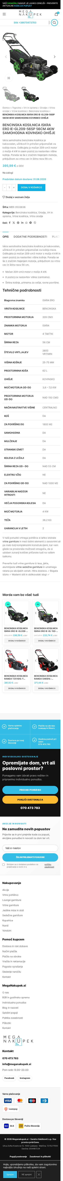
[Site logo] (30, 13)
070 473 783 (44, 744)
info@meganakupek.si (16, 1064)
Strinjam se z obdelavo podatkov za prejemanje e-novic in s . (32, 865)
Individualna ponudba (14, 1002)
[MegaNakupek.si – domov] (18, 1040)
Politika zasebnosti (12, 1017)
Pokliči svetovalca (30, 799)
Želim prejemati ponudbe (30, 857)
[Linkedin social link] (22, 223)
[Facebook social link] (10, 223)
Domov (6, 108)
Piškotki (6, 1023)
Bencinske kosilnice (39, 111)
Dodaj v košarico (31, 187)
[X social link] (14, 223)
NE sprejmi (27, 1174)
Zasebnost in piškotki (40, 1156)
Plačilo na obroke (11, 956)
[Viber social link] (35, 223)
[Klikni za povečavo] (9, 78)
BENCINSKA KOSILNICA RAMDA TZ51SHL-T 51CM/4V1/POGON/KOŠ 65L (16, 680)
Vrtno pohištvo (10, 894)
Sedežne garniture (12, 915)
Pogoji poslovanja (18, 1156)
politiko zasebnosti (49, 865)
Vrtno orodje (36, 216)
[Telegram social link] (30, 223)
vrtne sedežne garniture (29, 567)
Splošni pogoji (10, 1012)
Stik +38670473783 (25, 22)
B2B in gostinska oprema (16, 997)
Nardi (5, 925)
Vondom (6, 930)
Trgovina (16, 108)
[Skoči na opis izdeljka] (52, 158)
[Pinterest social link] (18, 223)
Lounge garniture (11, 900)
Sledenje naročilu (11, 971)
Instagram (25, 1078)
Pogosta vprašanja (12, 966)
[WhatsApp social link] (26, 223)
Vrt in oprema (30, 108)
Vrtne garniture (10, 905)
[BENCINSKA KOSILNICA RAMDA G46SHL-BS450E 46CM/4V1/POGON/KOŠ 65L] (46, 660)
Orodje (43, 108)
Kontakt (6, 976)
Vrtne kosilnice (19, 111)
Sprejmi (10, 1174)
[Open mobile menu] (4, 14)
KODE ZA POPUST (23, 5)
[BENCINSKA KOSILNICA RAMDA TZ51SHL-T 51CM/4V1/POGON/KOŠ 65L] (16, 660)
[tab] (6, 236)
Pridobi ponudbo (30, 790)
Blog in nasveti (10, 1007)
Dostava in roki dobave (15, 946)
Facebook (9, 1078)
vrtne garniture (11, 541)
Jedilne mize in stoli (13, 910)
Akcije (5, 889)
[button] (6, 56)
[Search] (54, 22)
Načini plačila (9, 951)
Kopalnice (7, 920)
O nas (5, 992)
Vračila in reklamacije (13, 961)
